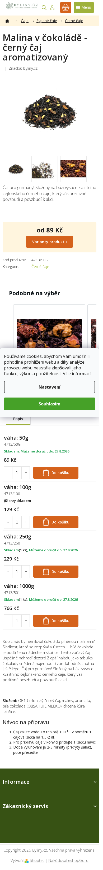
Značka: (23, 68)
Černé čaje (40, 266)
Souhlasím (49, 404)
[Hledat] (44, 7)
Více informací (77, 374)
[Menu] (84, 7)
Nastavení (49, 387)
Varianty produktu (49, 241)
